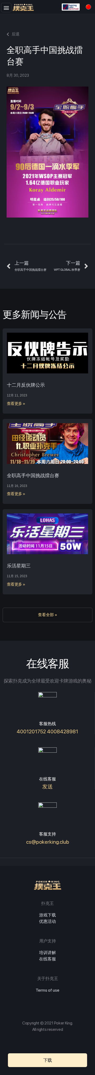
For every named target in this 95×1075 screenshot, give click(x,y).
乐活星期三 (19, 565)
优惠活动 (47, 921)
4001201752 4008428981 (47, 731)
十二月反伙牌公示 (26, 385)
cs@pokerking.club (47, 842)
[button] (6, 7)
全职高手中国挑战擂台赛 (33, 475)
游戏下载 (47, 915)
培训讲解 (47, 952)
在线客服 (47, 958)
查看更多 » (16, 403)
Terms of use (47, 990)
